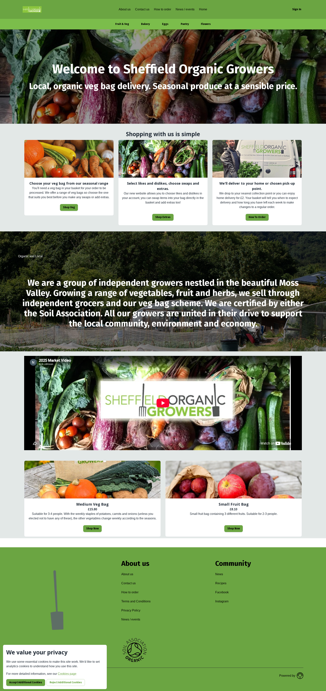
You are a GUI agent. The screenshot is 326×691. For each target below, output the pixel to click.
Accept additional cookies (25, 682)
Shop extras (163, 217)
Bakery (145, 24)
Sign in (296, 9)
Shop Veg (69, 207)
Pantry (185, 24)
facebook (222, 592)
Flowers (206, 24)
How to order (257, 217)
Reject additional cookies (66, 682)
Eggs (165, 24)
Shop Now (92, 528)
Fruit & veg (122, 24)
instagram (221, 601)
